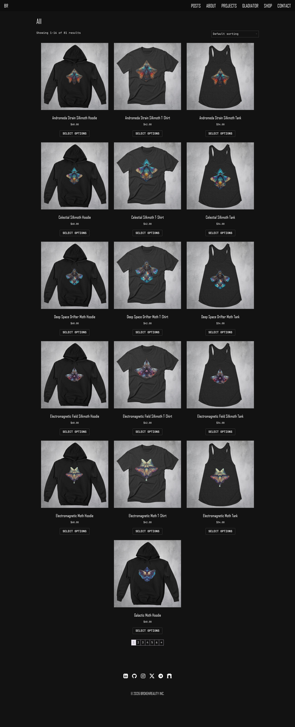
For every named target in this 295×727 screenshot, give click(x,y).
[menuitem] (195, 5)
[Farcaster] (169, 676)
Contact (284, 6)
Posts (196, 6)
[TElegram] (160, 676)
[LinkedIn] (125, 676)
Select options (75, 133)
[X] (151, 676)
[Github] (134, 676)
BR (6, 6)
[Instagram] (143, 676)
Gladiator (250, 6)
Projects (229, 6)
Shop (268, 6)
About (211, 6)
